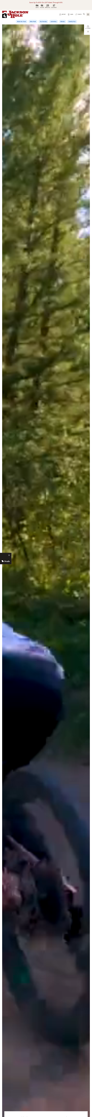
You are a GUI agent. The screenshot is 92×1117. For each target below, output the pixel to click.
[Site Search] (84, 14)
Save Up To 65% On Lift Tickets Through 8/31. (46, 2)
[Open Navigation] (88, 14)
